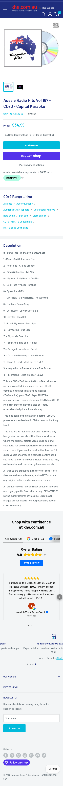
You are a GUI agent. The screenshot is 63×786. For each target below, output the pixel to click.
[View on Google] (31, 606)
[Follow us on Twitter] (12, 755)
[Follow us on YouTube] (37, 755)
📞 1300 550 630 (46, 8)
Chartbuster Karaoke (44, 209)
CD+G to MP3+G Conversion (17, 221)
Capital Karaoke (13, 113)
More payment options (31, 164)
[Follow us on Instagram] (25, 755)
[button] (3, 597)
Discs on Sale (40, 215)
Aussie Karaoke (24, 203)
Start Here (41, 657)
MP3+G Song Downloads (15, 227)
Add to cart (31, 145)
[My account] (50, 14)
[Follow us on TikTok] (44, 755)
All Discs (7, 203)
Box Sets (23, 215)
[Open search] (43, 14)
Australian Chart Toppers (16, 209)
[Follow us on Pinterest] (31, 755)
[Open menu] (5, 8)
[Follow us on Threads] (18, 755)
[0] (57, 14)
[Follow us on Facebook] (5, 755)
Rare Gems (9, 215)
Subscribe (14, 728)
